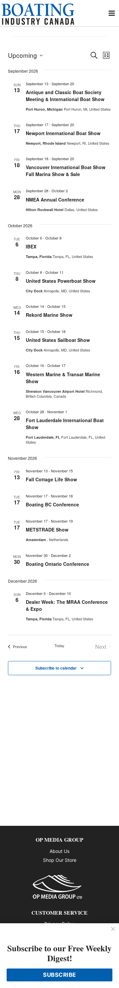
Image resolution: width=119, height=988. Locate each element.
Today (59, 645)
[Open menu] (111, 13)
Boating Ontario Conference (57, 564)
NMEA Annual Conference (55, 199)
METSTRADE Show (47, 529)
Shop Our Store (59, 860)
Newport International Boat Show (63, 133)
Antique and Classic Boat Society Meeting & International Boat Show (65, 95)
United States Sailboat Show (58, 340)
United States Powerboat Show (61, 280)
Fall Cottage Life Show (51, 479)
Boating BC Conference (52, 504)
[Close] (113, 929)
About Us (59, 851)
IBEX (31, 246)
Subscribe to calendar (56, 668)
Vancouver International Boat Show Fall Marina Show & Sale (65, 170)
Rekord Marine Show (49, 314)
